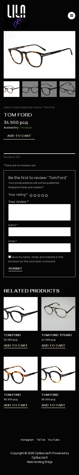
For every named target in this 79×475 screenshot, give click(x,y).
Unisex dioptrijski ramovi (26, 107)
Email (12, 241)
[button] (69, 37)
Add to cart (19, 136)
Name (13, 225)
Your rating (18, 194)
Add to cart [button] (16, 345)
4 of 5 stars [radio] (42, 195)
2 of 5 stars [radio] (35, 195)
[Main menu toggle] (71, 15)
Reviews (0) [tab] (12, 157)
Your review (18, 201)
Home (7, 107)
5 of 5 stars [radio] (46, 195)
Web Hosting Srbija (39, 462)
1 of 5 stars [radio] (31, 195)
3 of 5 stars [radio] (38, 195)
